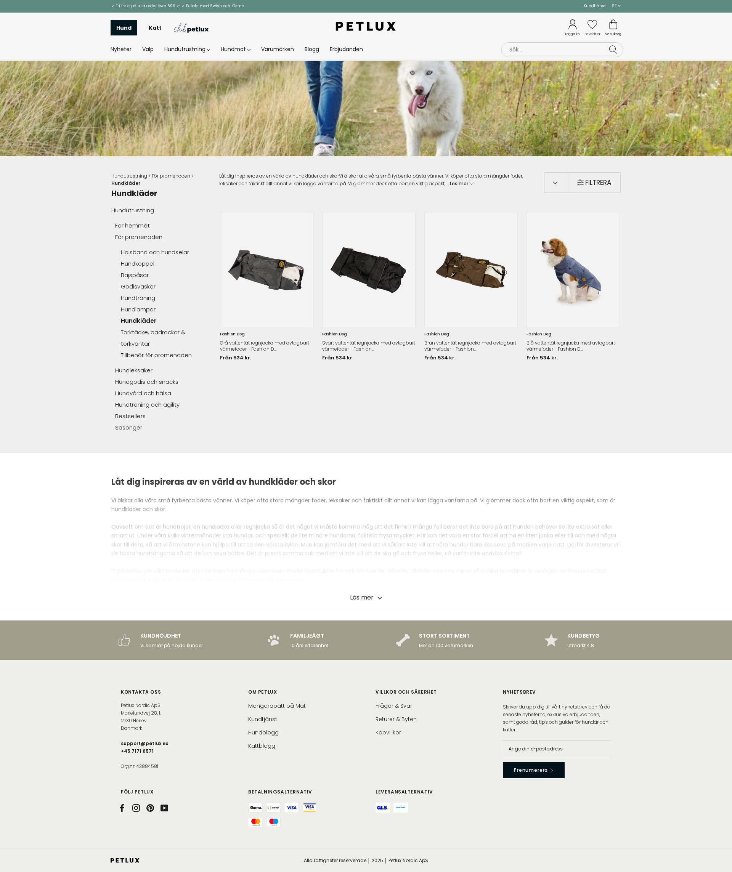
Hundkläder (138, 321)
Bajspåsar (135, 275)
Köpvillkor (388, 732)
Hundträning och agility (147, 405)
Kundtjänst (595, 6)
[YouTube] (164, 808)
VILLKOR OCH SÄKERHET (406, 692)
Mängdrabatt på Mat (277, 706)
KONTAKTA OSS (141, 692)
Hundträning (138, 298)
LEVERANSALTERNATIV (404, 792)
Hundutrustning (184, 49)
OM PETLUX (262, 692)
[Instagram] (136, 808)
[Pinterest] (150, 808)
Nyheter (121, 49)
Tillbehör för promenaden (156, 355)
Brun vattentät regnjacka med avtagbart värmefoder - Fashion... (470, 346)
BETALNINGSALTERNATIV (280, 792)
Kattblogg (261, 746)
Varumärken (277, 49)
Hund (124, 28)
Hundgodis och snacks (146, 382)
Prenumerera (531, 770)
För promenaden (171, 176)
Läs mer (459, 183)
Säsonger (128, 427)
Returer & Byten (396, 719)
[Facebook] (122, 808)
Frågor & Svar (394, 706)
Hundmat (233, 49)
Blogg (312, 49)
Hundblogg (263, 732)
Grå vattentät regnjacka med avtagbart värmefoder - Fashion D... (264, 346)
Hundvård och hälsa (143, 393)
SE (615, 6)
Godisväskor (138, 286)
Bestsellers (130, 416)
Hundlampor (138, 309)
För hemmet (132, 225)
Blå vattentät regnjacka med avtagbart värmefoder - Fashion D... (571, 346)
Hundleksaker (133, 370)
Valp (148, 49)
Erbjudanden (346, 49)
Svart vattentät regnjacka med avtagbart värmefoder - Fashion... (368, 346)
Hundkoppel (137, 264)
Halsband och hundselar (155, 252)
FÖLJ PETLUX (137, 792)
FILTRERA (598, 182)
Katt (155, 28)
